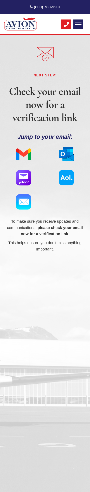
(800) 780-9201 (47, 7)
